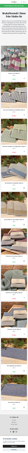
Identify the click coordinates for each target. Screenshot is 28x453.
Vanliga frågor (14, 424)
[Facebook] (10, 432)
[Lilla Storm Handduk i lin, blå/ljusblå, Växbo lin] (24, 115)
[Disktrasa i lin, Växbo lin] (24, 78)
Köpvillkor (14, 422)
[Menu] (26, 2)
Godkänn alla (14, 446)
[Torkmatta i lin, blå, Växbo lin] (24, 334)
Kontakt (14, 420)
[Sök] (21, 2)
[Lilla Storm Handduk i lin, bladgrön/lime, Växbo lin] (24, 151)
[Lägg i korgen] (24, 188)
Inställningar (14, 449)
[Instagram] (16, 432)
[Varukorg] (24, 2)
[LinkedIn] (13, 432)
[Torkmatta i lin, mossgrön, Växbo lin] (24, 297)
